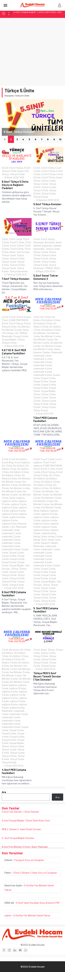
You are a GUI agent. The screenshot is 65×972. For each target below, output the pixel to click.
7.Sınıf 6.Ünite (16, 248)
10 (60, 139)
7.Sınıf (5, 239)
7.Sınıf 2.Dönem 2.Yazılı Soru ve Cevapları (35, 872)
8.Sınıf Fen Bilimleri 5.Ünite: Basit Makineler (25, 846)
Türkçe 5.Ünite (17, 174)
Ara (4, 791)
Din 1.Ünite (45, 317)
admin (8, 915)
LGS (26, 171)
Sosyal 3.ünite (40, 381)
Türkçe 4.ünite (49, 187)
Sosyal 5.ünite (21, 336)
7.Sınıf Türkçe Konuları (15, 278)
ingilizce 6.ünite (10, 513)
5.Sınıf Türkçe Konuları (19, 131)
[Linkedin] (15, 950)
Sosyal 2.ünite (48, 378)
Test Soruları (23, 252)
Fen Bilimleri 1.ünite (11, 481)
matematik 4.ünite (42, 368)
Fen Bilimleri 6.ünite (51, 346)
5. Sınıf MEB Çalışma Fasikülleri (45, 610)
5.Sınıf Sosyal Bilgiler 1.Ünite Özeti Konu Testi (26, 820)
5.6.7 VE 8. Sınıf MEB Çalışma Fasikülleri (14, 351)
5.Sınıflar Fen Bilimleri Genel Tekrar (31, 915)
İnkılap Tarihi (39, 539)
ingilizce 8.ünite (17, 517)
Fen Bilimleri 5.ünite (12, 329)
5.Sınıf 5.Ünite (48, 174)
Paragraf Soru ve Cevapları (29, 859)
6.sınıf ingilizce (22, 462)
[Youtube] (20, 950)
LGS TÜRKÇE (20, 333)
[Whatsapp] (25, 950)
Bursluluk (50, 242)
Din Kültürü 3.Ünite (19, 472)
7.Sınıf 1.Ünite (15, 239)
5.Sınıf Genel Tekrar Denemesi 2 (45, 277)
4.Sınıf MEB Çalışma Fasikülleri (14, 771)
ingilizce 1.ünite (9, 501)
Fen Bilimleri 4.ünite (20, 488)
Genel (20, 171)
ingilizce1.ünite (9, 523)
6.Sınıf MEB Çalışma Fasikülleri (14, 593)
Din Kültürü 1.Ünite (51, 320)
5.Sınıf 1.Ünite (47, 167)
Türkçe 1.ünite (48, 180)
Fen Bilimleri (24, 326)
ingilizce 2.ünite (18, 504)
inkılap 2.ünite (55, 536)
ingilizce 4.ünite (49, 520)
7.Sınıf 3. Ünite (17, 242)
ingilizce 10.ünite (49, 513)
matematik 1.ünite (42, 355)
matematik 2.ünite (42, 362)
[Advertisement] (32, 52)
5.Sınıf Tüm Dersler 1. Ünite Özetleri (20, 811)
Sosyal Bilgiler (9, 339)
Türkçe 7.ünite (49, 193)
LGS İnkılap (7, 333)
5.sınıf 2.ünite (47, 459)
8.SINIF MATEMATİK (18, 320)
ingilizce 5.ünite (17, 510)
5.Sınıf (36, 167)
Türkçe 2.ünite (40, 183)
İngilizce (20, 497)
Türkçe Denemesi (19, 271)
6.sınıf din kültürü (18, 459)
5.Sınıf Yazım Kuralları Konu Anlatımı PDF (38, 902)
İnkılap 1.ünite (40, 536)
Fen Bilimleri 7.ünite (43, 349)
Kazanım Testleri (41, 352)
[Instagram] (9, 950)
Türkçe (5, 174)
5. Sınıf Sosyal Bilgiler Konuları (18, 837)
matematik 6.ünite (42, 374)
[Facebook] (4, 950)
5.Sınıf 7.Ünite (48, 177)
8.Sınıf (5, 167)
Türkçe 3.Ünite (17, 258)
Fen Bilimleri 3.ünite (43, 339)
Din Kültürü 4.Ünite (11, 475)
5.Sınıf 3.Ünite (48, 171)
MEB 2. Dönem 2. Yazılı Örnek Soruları (33, 13)
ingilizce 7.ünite (49, 526)
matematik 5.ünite (42, 371)
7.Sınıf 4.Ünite (16, 245)
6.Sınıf (12, 317)
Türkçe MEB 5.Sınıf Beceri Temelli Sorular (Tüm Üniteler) (47, 676)
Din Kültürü (18, 465)
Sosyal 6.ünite (40, 387)
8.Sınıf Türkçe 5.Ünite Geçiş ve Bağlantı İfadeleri (15, 185)
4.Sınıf (5, 649)
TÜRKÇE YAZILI (52, 268)
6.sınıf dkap (8, 462)
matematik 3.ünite (42, 365)
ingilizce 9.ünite (10, 520)
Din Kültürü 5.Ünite (51, 329)
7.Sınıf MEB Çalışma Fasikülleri (45, 419)
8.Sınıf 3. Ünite (48, 468)
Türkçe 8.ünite (40, 196)
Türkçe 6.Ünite (17, 264)
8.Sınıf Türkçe (16, 167)
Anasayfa (9, 95)
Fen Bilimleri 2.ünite (51, 336)
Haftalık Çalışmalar (43, 245)
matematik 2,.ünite (42, 358)
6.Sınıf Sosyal (24, 317)
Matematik (7, 336)
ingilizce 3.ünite (10, 507)
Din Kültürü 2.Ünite (42, 323)
